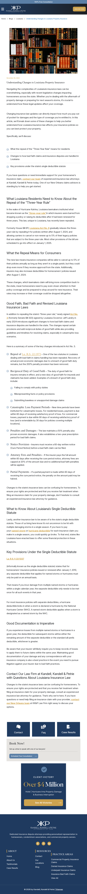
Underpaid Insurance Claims (63, 870)
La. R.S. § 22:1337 (15, 559)
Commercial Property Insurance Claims (65, 860)
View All (54, 878)
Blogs (11, 19)
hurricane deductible (39, 530)
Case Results (12, 868)
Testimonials (12, 864)
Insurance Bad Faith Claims (63, 874)
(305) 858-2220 (79, 9)
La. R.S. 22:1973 (31, 354)
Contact (38, 856)
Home (3, 19)
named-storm (18, 530)
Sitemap (59, 889)
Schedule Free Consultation (22, 756)
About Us (11, 860)
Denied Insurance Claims (62, 866)
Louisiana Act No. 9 (39, 228)
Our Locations (39, 861)
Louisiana (19, 19)
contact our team (31, 179)
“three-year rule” (37, 213)
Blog (37, 867)
